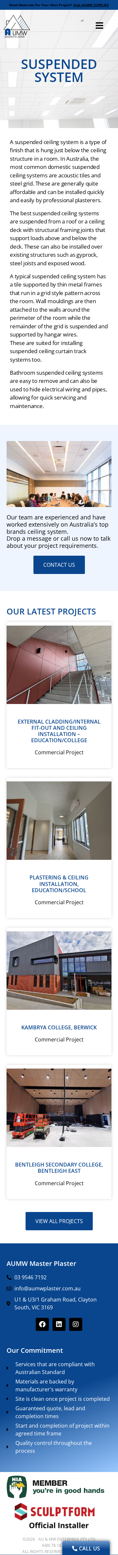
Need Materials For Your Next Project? (59, 5)
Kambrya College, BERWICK (59, 1027)
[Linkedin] (59, 1324)
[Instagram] (75, 1324)
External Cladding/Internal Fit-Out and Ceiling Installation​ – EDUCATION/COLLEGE (59, 731)
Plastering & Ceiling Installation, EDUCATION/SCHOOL (59, 883)
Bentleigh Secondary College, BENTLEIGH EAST (59, 1167)
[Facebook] (42, 1324)
